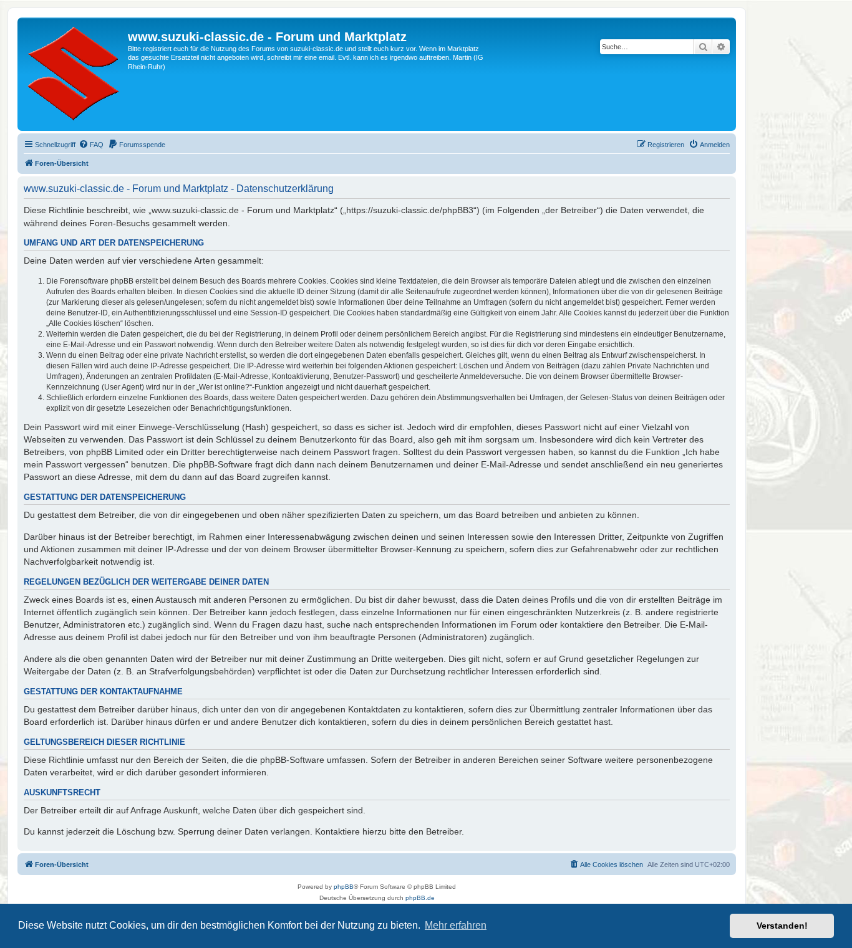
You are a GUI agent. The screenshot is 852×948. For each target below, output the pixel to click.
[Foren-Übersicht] (74, 74)
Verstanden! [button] (782, 926)
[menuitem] (91, 144)
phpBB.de (420, 897)
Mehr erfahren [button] (456, 925)
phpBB (344, 886)
